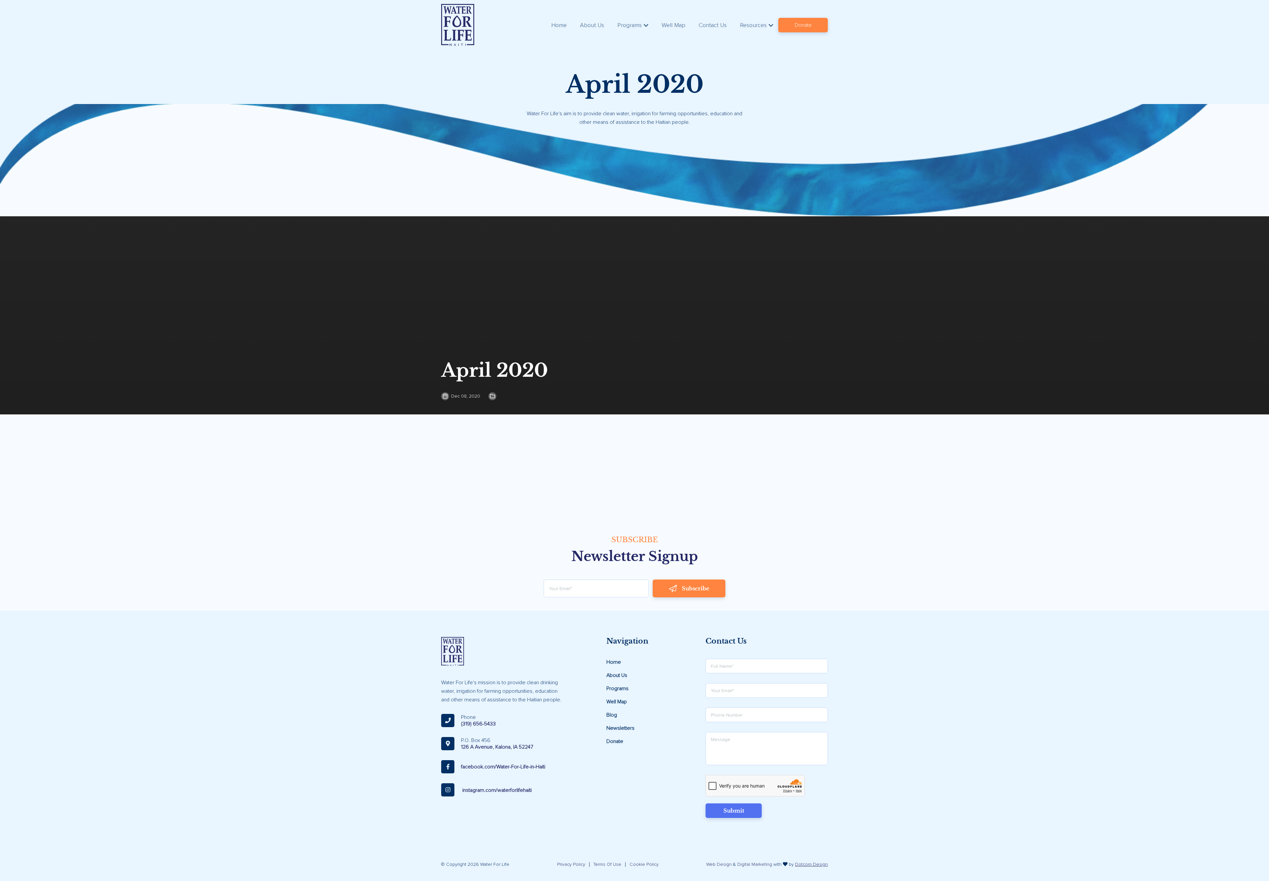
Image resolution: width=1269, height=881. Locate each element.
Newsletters (620, 728)
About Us (592, 25)
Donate (803, 25)
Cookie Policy (644, 864)
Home (559, 25)
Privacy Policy (571, 864)
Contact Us (713, 25)
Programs (629, 25)
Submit (733, 810)
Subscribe (695, 588)
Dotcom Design (811, 864)
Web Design (719, 864)
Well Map (673, 25)
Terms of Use (607, 864)
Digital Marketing (754, 864)
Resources (753, 25)
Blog (611, 715)
